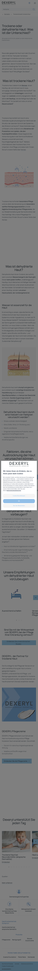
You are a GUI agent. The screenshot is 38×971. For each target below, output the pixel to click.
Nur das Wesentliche (19, 505)
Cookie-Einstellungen (19, 495)
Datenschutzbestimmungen (14, 490)
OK (19, 500)
